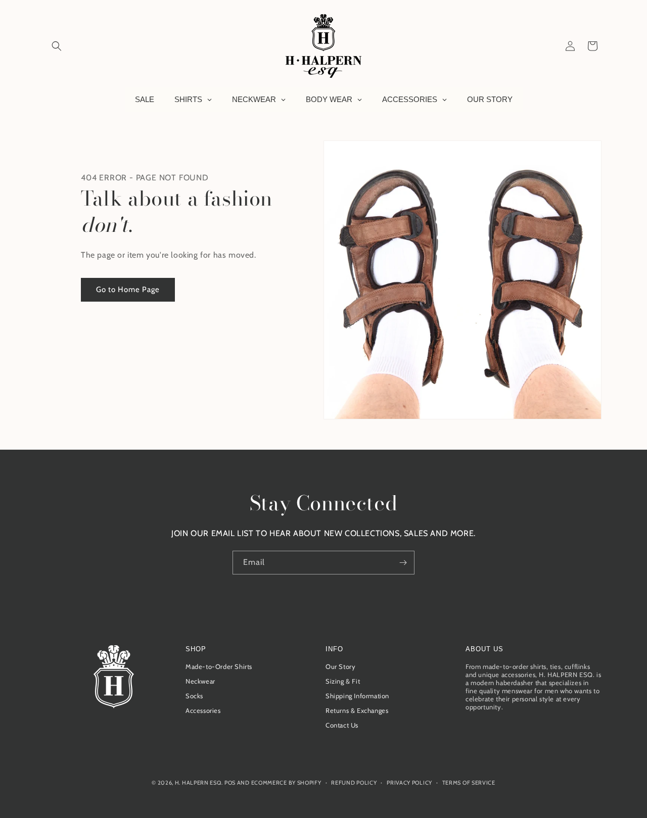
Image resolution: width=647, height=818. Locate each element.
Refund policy (354, 782)
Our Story (340, 667)
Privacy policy (409, 782)
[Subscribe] (403, 562)
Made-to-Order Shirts (219, 667)
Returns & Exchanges (357, 711)
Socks (194, 696)
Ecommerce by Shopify (286, 782)
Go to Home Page (128, 289)
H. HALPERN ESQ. (199, 782)
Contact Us (342, 725)
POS (230, 782)
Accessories (203, 711)
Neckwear (200, 682)
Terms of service (468, 782)
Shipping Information (357, 696)
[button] (56, 46)
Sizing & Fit (343, 682)
